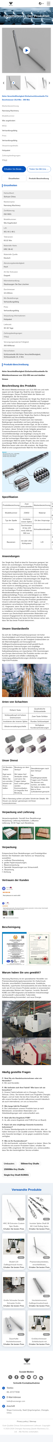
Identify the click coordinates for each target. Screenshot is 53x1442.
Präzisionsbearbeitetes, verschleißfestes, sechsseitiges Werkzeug (39, 1263)
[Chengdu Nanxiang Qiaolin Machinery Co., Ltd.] (10, 3)
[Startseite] (26, 1361)
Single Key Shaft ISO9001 (16, 1175)
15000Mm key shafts (14, 1169)
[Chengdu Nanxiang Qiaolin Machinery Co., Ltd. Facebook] (16, 1377)
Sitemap (32, 1421)
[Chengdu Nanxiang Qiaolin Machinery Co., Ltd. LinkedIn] (22, 1377)
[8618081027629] (35, 1377)
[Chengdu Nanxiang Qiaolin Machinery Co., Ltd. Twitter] (10, 1377)
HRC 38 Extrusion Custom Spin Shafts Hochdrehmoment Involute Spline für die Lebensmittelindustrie (13, 1225)
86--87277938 (13, 1392)
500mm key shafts (30, 1164)
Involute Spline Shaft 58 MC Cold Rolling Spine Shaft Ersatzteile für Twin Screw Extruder (39, 1225)
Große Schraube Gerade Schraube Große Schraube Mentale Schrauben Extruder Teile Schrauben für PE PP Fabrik (13, 1302)
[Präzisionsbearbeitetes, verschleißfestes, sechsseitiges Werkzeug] (39, 1246)
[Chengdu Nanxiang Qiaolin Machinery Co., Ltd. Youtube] (28, 1377)
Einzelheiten (14, 178)
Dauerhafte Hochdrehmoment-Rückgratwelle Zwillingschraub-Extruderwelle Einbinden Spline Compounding (14, 1340)
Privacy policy (22, 1421)
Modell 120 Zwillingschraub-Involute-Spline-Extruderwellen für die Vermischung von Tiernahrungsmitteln (14, 1263)
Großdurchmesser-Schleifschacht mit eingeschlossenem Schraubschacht (39, 1340)
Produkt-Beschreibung (39, 178)
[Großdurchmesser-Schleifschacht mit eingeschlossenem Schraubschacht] (39, 1323)
